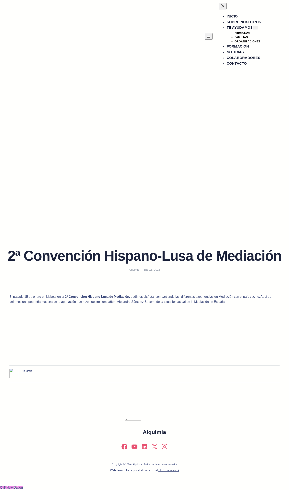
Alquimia (154, 432)
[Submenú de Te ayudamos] (255, 28)
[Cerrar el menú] (223, 6)
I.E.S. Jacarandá (168, 470)
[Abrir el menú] (209, 36)
